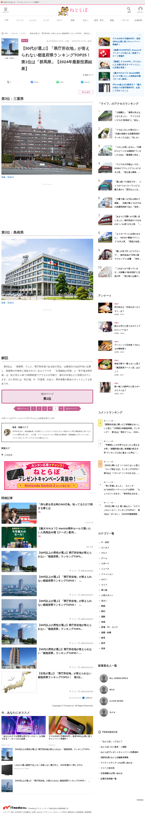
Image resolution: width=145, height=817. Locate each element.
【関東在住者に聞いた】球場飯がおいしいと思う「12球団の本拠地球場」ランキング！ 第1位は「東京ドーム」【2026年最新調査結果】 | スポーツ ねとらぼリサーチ (122, 432)
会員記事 (138, 20)
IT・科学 (105, 542)
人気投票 (8, 455)
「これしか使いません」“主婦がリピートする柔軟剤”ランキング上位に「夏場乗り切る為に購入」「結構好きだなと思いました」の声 (127, 155)
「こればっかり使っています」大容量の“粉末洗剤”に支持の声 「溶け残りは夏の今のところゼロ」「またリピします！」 (127, 276)
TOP (6, 20)
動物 (112, 20)
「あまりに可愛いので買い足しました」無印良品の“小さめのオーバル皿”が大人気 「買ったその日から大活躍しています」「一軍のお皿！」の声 (127, 224)
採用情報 (79, 812)
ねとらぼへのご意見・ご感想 (112, 747)
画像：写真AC (9, 58)
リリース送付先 (106, 768)
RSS (64, 812)
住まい (86, 20)
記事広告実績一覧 (107, 779)
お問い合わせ (37, 812)
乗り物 (104, 590)
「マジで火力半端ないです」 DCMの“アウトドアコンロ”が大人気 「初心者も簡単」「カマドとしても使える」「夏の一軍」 (128, 172)
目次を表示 (86, 92)
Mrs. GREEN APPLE (118, 678)
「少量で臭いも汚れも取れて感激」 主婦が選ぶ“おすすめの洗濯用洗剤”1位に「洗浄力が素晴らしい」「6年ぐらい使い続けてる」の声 (127, 207)
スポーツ (105, 563)
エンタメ (33, 20)
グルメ (59, 20)
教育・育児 (99, 20)
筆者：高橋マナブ (20, 427)
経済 (103, 643)
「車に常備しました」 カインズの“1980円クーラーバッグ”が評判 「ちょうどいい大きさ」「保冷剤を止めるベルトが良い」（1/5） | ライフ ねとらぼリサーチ (122, 493)
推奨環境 (88, 812)
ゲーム (104, 558)
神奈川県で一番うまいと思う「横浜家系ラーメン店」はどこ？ (127, 367)
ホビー (104, 579)
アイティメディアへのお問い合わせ (115, 763)
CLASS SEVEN (116, 701)
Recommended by (75, 698)
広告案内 (27, 812)
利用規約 (140, 800)
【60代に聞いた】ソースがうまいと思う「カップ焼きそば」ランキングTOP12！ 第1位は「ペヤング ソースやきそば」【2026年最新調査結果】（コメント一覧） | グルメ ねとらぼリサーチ (123, 473)
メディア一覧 (8, 812)
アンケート (105, 295)
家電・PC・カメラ (109, 627)
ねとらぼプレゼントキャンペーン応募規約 (118, 752)
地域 (72, 20)
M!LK (112, 689)
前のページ (23, 408)
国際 (103, 616)
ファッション (107, 574)
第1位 (47, 398)
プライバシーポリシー (52, 812)
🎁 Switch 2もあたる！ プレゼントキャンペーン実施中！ (20, 2)
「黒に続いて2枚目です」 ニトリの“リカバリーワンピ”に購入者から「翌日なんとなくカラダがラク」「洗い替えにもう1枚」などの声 (127, 189)
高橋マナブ (89, 75)
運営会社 (71, 812)
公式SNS (18, 812)
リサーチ (125, 20)
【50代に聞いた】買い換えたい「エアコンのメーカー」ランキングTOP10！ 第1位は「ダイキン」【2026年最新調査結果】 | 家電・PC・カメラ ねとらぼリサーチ (122, 514)
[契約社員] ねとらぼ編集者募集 (113, 757)
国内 (103, 611)
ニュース (20, 20)
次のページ (71, 408)
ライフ (24, 40)
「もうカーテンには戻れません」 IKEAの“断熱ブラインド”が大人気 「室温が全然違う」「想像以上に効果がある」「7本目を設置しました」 (127, 241)
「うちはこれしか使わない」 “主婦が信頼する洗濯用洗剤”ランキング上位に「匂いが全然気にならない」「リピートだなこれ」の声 (128, 137)
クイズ (46, 20)
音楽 (103, 648)
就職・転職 (106, 632)
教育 (103, 638)
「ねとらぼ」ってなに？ (110, 741)
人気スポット (107, 595)
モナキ (112, 712)
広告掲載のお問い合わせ (110, 773)
